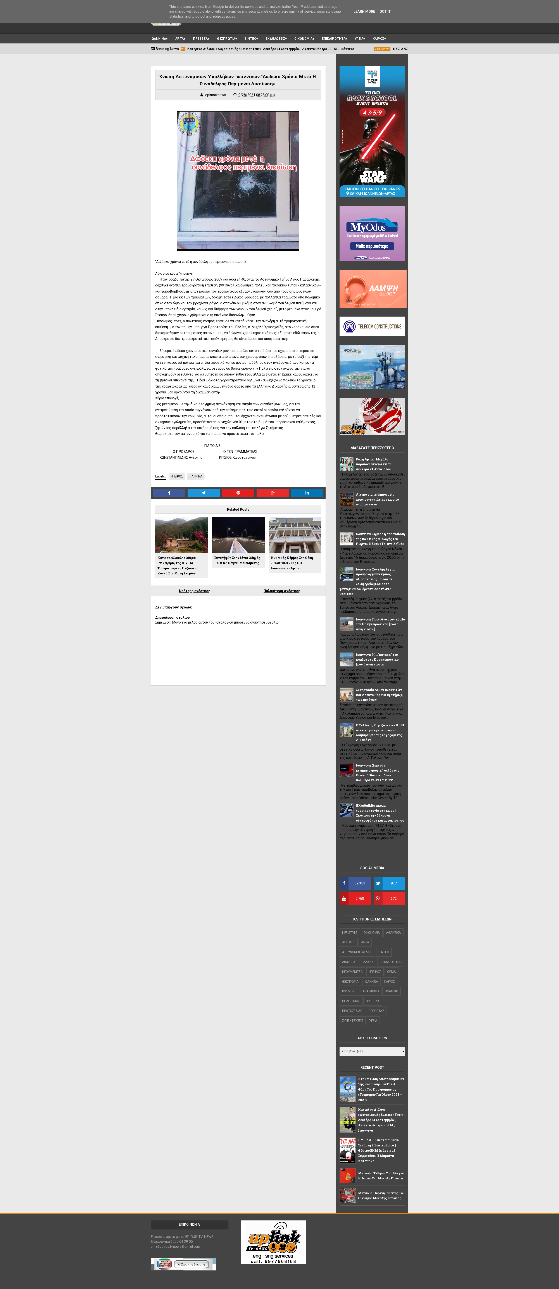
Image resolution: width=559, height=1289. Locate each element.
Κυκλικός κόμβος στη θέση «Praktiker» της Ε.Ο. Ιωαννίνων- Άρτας (292, 563)
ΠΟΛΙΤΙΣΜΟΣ (351, 1001)
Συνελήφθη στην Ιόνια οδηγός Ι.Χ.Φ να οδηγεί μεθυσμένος (237, 560)
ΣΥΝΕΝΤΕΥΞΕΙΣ (352, 1020)
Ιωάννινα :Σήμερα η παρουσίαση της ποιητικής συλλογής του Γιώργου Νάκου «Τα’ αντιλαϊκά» (380, 539)
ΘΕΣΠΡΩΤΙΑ (226, 38)
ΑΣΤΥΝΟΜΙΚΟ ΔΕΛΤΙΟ (357, 952)
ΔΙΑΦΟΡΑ (348, 962)
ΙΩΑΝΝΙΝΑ (158, 38)
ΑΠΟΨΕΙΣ (348, 942)
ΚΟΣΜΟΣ (348, 991)
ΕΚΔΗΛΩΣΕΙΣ (275, 38)
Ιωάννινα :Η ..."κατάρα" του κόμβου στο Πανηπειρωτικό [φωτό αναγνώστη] (377, 660)
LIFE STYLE (349, 932)
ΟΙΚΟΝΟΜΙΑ (303, 38)
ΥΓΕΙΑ (359, 38)
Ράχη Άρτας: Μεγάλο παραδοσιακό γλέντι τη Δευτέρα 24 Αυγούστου (374, 464)
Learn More (364, 11)
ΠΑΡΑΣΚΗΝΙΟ (370, 991)
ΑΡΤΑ (179, 38)
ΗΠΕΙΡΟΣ (177, 476)
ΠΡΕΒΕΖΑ (200, 38)
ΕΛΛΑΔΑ (368, 962)
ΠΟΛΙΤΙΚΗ (391, 991)
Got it (385, 11)
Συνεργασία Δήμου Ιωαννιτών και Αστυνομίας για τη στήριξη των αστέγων (379, 695)
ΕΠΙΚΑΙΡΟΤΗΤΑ (333, 38)
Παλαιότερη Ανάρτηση (282, 591)
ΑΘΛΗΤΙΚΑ (393, 932)
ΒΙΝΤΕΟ (250, 38)
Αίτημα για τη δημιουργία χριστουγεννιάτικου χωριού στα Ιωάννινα (377, 499)
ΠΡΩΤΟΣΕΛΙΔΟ (352, 1011)
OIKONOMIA (372, 932)
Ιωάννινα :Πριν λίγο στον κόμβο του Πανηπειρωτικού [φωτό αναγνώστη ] (380, 624)
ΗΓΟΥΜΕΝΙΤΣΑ (352, 972)
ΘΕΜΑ (391, 972)
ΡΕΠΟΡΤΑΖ (376, 1011)
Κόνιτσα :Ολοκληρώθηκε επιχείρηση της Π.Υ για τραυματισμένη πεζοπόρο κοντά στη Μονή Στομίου (177, 565)
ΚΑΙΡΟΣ (378, 38)
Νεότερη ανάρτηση (194, 591)
